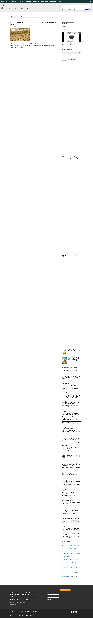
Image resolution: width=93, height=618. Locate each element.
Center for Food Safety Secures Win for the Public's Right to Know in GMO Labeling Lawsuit (71, 410)
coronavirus (65, 551)
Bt (75, 548)
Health (7, 1)
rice (78, 570)
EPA (63, 556)
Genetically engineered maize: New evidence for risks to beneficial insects (70, 414)
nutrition (64, 567)
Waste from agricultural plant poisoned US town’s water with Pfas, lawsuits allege (71, 439)
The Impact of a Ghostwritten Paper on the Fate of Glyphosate (71, 428)
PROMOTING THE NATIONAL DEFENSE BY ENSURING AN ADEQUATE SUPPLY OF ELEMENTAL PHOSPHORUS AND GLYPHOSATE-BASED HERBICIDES (71, 396)
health (76, 562)
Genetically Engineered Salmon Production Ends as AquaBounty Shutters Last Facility (71, 510)
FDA (70, 556)
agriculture (67, 545)
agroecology (76, 545)
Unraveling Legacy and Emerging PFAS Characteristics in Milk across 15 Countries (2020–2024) (71, 444)
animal (63, 548)
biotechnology (70, 548)
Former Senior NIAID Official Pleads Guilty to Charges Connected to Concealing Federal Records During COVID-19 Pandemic (70, 372)
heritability (64, 565)
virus (72, 578)
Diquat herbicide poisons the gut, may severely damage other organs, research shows (71, 489)
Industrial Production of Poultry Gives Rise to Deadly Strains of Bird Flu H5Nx (33, 23)
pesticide (69, 567)
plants (74, 567)
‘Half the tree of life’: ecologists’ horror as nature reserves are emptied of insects (71, 477)
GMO (67, 562)
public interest (66, 570)
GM (63, 562)
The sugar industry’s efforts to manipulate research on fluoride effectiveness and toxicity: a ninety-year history (71, 418)
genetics (76, 559)
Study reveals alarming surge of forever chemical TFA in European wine (71, 485)
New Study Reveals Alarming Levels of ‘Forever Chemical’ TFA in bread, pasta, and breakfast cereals (71, 481)
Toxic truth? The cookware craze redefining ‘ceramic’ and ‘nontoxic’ (70, 460)
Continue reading (14, 50)
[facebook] (74, 612)
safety (75, 573)
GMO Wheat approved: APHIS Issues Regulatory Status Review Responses (70, 517)
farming (66, 556)
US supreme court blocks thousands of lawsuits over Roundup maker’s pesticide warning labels (71, 382)
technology (70, 576)
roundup (71, 573)
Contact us (37, 597)
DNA (63, 553)
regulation (74, 570)
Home (2, 1)
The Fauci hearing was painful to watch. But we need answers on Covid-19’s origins (71, 377)
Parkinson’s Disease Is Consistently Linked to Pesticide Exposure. (70, 389)
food (73, 556)
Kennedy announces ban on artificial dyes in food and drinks (70, 500)
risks (67, 573)
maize (67, 565)
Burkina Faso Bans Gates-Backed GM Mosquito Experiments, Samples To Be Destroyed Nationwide (71, 424)
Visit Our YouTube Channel (67, 46)
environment (75, 553)
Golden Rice (72, 562)
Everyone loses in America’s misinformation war (68, 514)
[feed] (76, 612)
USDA (69, 578)
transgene (74, 576)
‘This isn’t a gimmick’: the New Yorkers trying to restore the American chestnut (71, 468)
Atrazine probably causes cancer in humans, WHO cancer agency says (70, 406)
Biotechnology (44, 1)
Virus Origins (36, 1)
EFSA (69, 553)
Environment (14, 1)
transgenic (65, 578)
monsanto (75, 565)
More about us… (13, 604)
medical (70, 565)
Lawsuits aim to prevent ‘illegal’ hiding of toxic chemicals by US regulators (71, 537)
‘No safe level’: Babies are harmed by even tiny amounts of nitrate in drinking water (71, 431)
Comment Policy (38, 596)
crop (69, 550)
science (65, 576)
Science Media (53, 1)
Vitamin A (76, 578)
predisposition (78, 567)
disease (76, 551)
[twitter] (72, 612)
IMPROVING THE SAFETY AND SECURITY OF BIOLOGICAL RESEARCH (71, 496)
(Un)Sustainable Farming (25, 1)
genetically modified (68, 559)
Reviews (60, 1)
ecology (66, 553)
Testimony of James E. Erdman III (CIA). (71, 392)
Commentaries (24, 19)
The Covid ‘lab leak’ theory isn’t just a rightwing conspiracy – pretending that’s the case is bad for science (71, 464)
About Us (37, 594)
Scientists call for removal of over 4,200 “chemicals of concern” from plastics (71, 451)
